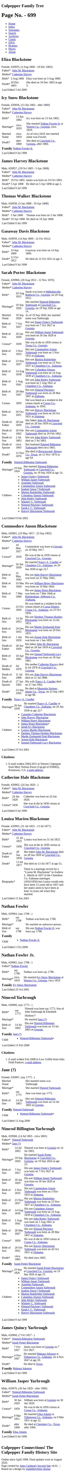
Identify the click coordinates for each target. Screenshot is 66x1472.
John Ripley (48, 379)
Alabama (39, 355)
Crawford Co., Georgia (38, 558)
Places (11, 48)
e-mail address (35, 770)
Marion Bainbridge (38, 492)
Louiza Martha (36, 730)
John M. (23, 70)
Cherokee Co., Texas (48, 1424)
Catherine (22, 74)
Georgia (29, 328)
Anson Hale (47, 637)
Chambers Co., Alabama (48, 365)
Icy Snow (49, 977)
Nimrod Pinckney (37, 504)
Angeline (32, 482)
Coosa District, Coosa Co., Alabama (42, 608)
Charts (12, 39)
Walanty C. (33, 501)
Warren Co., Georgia (38, 126)
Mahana (46, 1353)
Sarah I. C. (33, 508)
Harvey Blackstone (38, 511)
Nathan (19, 966)
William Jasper (49, 332)
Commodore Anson (38, 485)
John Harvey (48, 574)
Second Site (44, 1465)
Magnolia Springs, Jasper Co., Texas (41, 690)
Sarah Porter (27, 1263)
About (11, 51)
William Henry (49, 583)
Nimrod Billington (30, 462)
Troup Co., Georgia (36, 345)
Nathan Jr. (50, 123)
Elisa (44, 1414)
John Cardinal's (28, 1465)
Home (11, 23)
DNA (11, 42)
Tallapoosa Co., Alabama (38, 1356)
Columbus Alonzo (37, 495)
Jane (42, 1019)
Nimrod (50, 1087)
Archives (13, 36)
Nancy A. (48, 562)
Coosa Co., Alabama (35, 1242)
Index (11, 26)
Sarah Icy (33, 726)
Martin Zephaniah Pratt (40, 736)
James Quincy (49, 322)
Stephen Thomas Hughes (41, 733)
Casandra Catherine (38, 714)
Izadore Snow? (35, 489)
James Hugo (47, 590)
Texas (39, 1363)
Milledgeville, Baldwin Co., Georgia (43, 293)
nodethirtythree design (38, 1468)
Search (12, 33)
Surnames (13, 29)
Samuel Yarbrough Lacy (41, 742)
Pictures (12, 45)
